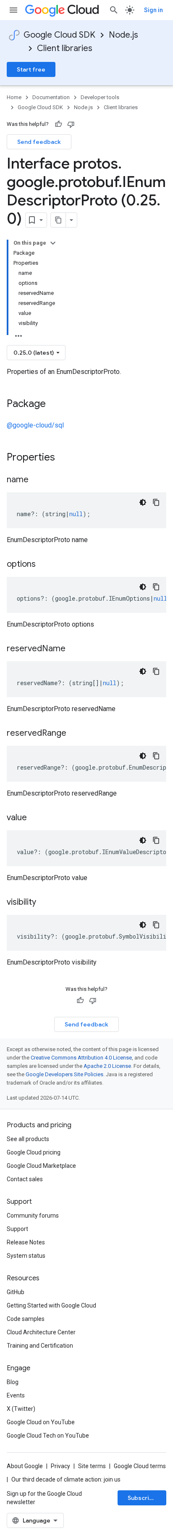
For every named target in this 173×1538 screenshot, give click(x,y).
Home (14, 97)
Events (16, 1395)
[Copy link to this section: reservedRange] (74, 734)
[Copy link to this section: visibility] (44, 903)
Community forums (33, 1215)
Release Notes (26, 1242)
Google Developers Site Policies (64, 1074)
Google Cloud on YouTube (41, 1422)
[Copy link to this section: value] (35, 818)
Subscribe (142, 1498)
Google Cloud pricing (33, 1152)
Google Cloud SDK (59, 35)
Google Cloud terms (140, 1466)
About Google (25, 1466)
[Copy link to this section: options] (44, 565)
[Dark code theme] (142, 502)
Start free (31, 69)
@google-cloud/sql (35, 425)
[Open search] (114, 10)
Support (17, 1229)
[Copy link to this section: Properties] (66, 458)
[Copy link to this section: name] (37, 480)
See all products (28, 1139)
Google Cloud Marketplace (41, 1165)
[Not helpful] (71, 124)
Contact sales (25, 1179)
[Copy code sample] (156, 502)
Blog (12, 1382)
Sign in (153, 10)
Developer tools (100, 97)
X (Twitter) (21, 1408)
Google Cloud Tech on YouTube (48, 1435)
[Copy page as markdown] (58, 220)
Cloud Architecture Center (41, 1332)
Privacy (60, 1466)
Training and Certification (40, 1345)
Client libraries (64, 48)
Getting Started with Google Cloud (51, 1305)
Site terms (92, 1466)
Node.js (123, 35)
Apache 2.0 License (107, 1066)
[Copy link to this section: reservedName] (74, 649)
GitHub (15, 1292)
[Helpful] (58, 124)
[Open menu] (13, 10)
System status (26, 1255)
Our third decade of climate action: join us (66, 1479)
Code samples (26, 1318)
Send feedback (39, 142)
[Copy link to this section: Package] (54, 404)
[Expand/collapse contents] (53, 243)
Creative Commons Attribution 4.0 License (81, 1057)
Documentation (51, 97)
